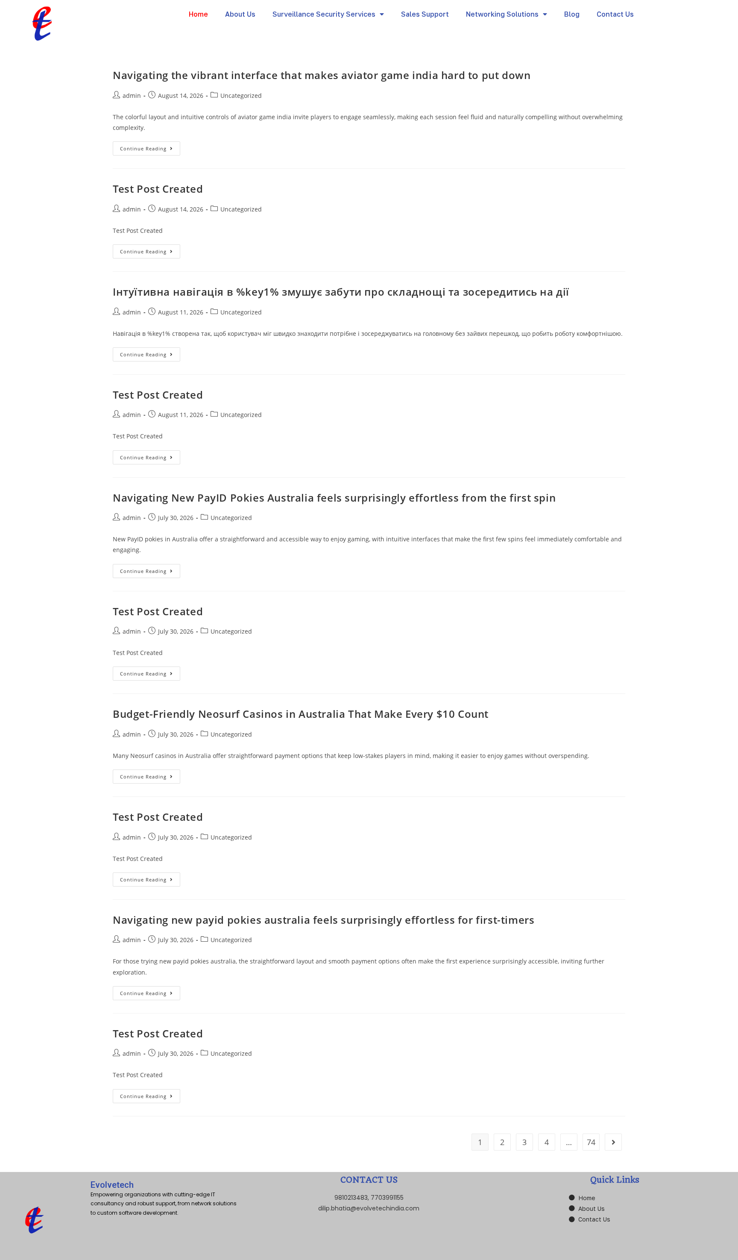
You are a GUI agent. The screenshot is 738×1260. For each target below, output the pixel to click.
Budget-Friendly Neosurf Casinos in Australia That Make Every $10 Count (301, 714)
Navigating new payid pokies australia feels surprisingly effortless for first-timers (323, 920)
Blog (572, 14)
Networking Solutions (502, 14)
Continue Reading (150, 146)
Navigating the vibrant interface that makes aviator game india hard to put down (321, 75)
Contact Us (615, 14)
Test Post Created (158, 189)
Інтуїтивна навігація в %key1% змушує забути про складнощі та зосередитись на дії (341, 292)
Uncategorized (241, 95)
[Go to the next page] (613, 1142)
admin (132, 95)
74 (591, 1142)
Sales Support (425, 14)
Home (198, 14)
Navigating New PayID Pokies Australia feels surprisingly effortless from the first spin (334, 497)
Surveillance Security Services (323, 14)
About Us (240, 14)
